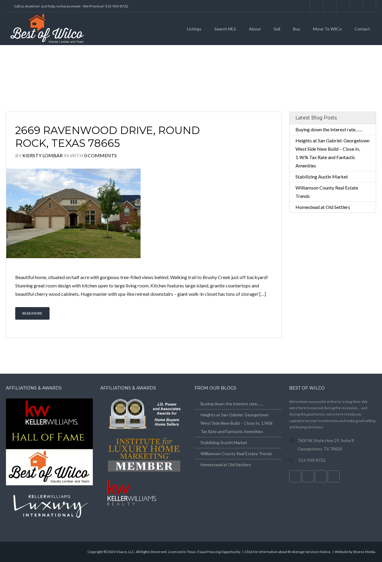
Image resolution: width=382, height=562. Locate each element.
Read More (32, 313)
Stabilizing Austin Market (321, 176)
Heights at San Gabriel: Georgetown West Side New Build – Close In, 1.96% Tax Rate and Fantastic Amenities (237, 423)
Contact (362, 28)
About (255, 28)
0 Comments (100, 155)
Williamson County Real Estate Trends (236, 453)
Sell (277, 28)
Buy (296, 28)
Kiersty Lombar (42, 155)
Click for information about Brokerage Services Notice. (288, 551)
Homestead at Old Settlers (322, 207)
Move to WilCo (327, 28)
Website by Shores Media (355, 551)
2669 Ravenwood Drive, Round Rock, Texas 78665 (107, 137)
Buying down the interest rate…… (329, 129)
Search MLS (225, 28)
